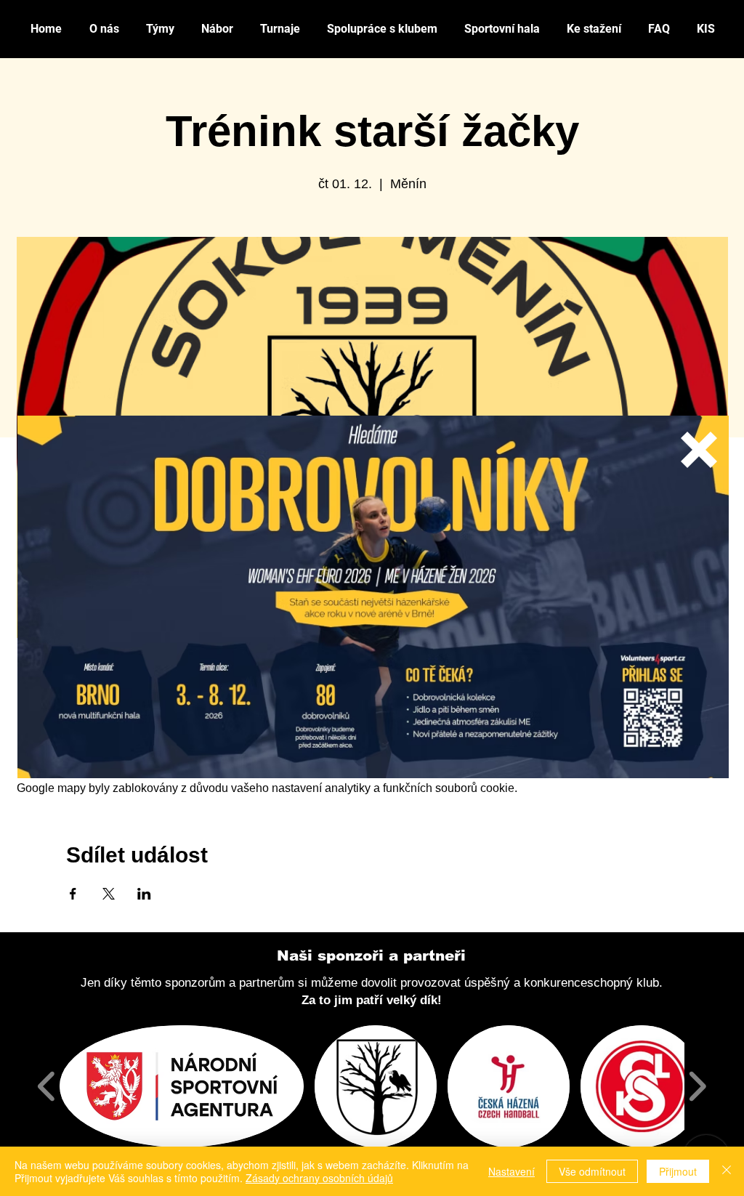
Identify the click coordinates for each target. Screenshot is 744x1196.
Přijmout (678, 1171)
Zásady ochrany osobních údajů (319, 1178)
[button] (699, 450)
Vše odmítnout (592, 1171)
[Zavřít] (726, 1171)
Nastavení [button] (511, 1171)
